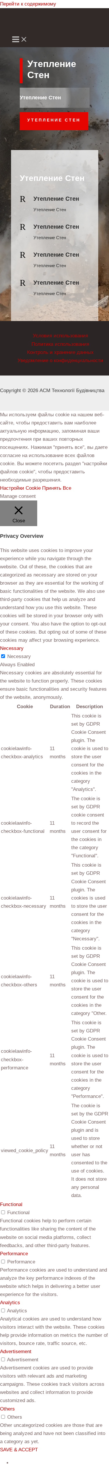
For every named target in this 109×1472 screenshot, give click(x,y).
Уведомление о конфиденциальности (60, 360)
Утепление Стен (54, 120)
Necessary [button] (12, 648)
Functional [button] (11, 1204)
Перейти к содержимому (28, 4)
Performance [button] (14, 1253)
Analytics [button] (10, 1302)
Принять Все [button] (56, 488)
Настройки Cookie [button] (20, 488)
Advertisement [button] (15, 1351)
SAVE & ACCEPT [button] (19, 1449)
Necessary (19, 656)
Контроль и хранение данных (60, 352)
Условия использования (60, 336)
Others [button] (7, 1409)
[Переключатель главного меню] (20, 39)
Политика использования (60, 344)
